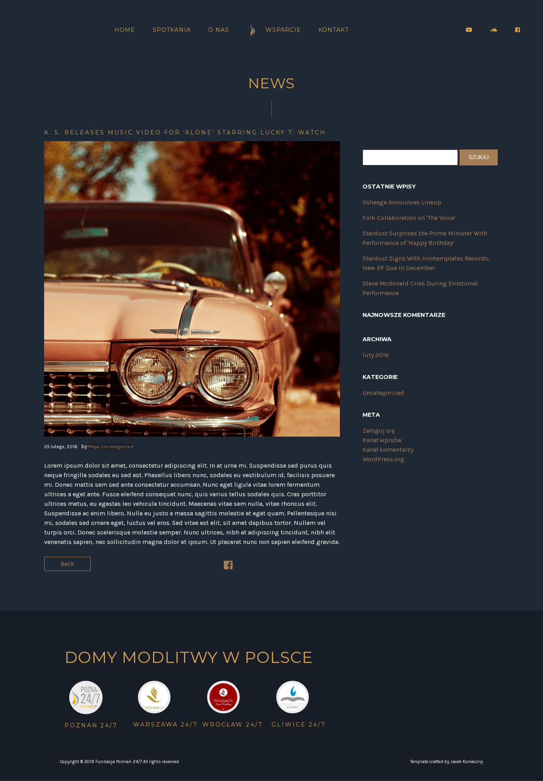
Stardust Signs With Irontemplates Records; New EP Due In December (426, 263)
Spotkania (172, 29)
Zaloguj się (379, 430)
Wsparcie (283, 29)
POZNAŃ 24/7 (91, 725)
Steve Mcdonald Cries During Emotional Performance (420, 288)
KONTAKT (333, 29)
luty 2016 (376, 355)
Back (67, 563)
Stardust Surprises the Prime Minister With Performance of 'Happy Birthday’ (425, 238)
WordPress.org (383, 459)
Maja (93, 446)
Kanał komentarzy (388, 449)
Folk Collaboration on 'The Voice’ (409, 217)
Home (124, 29)
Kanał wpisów (382, 440)
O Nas (218, 29)
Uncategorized (117, 446)
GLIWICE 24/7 (299, 724)
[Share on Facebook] (228, 566)
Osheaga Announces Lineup (402, 202)
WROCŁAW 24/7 (232, 724)
